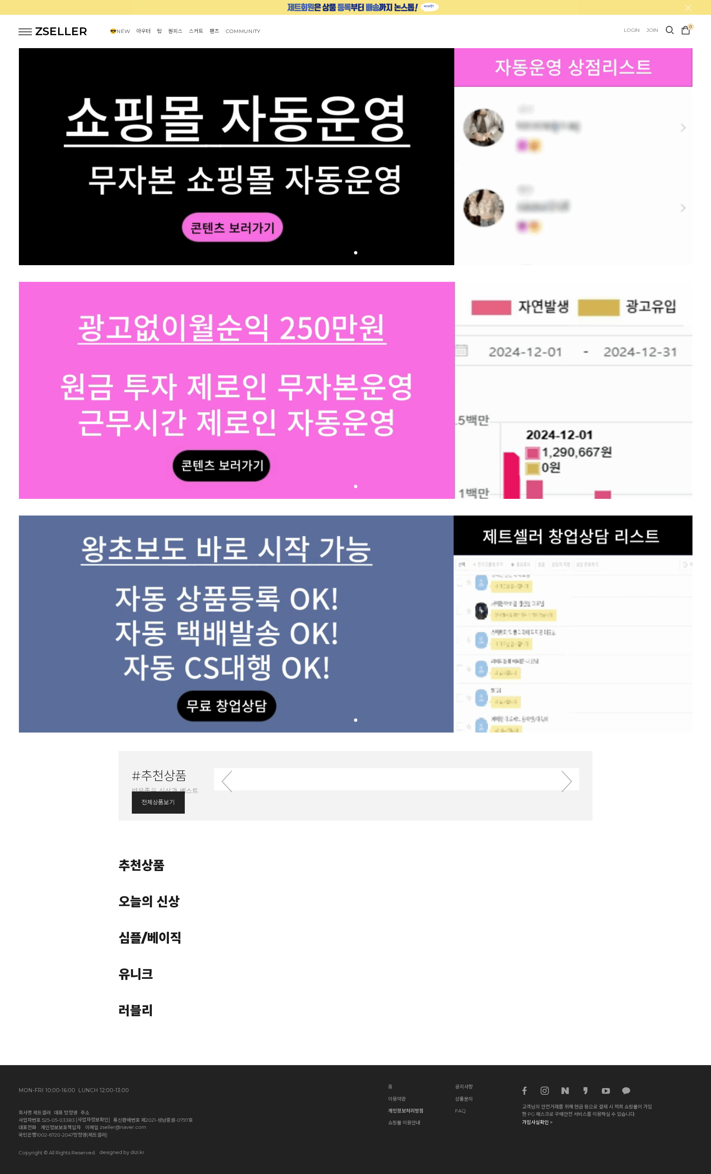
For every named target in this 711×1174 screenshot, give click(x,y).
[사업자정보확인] (93, 1120)
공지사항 (464, 1087)
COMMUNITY (243, 31)
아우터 (143, 31)
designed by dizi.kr (121, 1152)
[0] (686, 29)
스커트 (196, 31)
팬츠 (214, 31)
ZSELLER (61, 31)
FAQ (460, 1111)
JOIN (652, 30)
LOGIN (632, 30)
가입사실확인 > (537, 1122)
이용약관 (397, 1099)
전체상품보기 (158, 802)
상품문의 (464, 1099)
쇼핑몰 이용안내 (404, 1122)
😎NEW (120, 31)
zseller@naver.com (123, 1127)
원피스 (175, 31)
